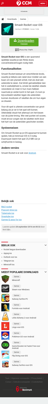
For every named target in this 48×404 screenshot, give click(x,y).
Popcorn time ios (9, 210)
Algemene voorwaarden (20, 378)
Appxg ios (8, 253)
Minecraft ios (9, 264)
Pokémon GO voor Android (23, 337)
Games (23, 19)
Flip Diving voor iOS (20, 356)
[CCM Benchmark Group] (24, 389)
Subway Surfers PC (20, 299)
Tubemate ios (7, 213)
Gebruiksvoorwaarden (21, 382)
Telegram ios (9, 261)
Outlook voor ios (10, 257)
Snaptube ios (7, 216)
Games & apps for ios (11, 219)
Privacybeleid (36, 378)
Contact (8, 382)
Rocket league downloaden (15, 249)
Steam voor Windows (20, 289)
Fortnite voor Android (21, 308)
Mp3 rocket (6, 206)
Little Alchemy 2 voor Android (24, 318)
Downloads (12, 19)
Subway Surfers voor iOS (22, 365)
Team (7, 378)
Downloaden (25, 42)
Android (32, 153)
